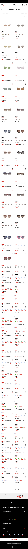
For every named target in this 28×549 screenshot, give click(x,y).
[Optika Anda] (14, 5)
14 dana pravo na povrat (20, 497)
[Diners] (19, 535)
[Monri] (23, 535)
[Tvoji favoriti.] (22, 5)
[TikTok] (15, 520)
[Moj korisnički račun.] (26, 5)
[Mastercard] (6, 535)
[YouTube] (12, 520)
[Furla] (2, 35)
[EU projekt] (14, 539)
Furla (2, 32)
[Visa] (15, 535)
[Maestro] (11, 535)
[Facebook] (4, 520)
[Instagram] (7, 520)
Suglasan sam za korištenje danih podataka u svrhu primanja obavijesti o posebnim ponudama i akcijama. (14, 514)
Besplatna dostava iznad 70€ (8, 497)
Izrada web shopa (10, 543)
